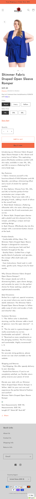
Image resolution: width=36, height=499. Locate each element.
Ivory (16, 104)
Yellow (25, 104)
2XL (13, 113)
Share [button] (6, 415)
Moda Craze (16, 493)
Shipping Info (8, 443)
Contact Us (7, 438)
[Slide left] (14, 70)
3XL (22, 113)
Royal (6, 104)
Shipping (4, 91)
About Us (6, 433)
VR (26, 493)
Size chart (5, 120)
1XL (5, 113)
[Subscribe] (30, 456)
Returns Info (7, 447)
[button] (2, 10)
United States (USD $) (17, 479)
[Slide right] (22, 70)
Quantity (4, 127)
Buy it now (18, 145)
